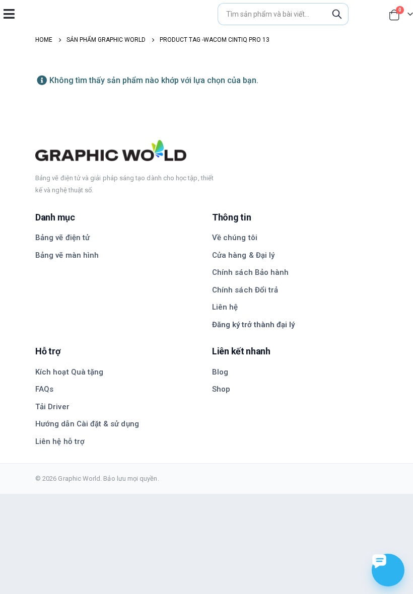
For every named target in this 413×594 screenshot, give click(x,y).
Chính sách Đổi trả (245, 289)
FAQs (44, 389)
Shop (221, 389)
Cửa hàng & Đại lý (243, 255)
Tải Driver (52, 406)
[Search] (337, 14)
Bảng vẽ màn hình (67, 255)
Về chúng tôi (234, 237)
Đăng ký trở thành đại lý (253, 324)
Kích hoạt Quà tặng (69, 372)
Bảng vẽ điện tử (62, 237)
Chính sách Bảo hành (250, 272)
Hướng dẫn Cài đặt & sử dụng (87, 423)
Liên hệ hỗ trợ (60, 441)
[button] (9, 14)
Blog (220, 372)
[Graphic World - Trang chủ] (206, 150)
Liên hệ (225, 307)
